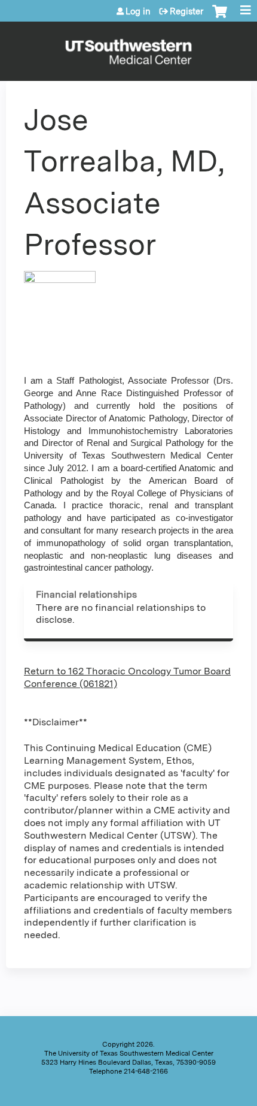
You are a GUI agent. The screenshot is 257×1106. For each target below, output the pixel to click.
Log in (138, 11)
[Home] (128, 48)
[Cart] (219, 17)
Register (186, 11)
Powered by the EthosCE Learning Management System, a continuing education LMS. (208, 1094)
